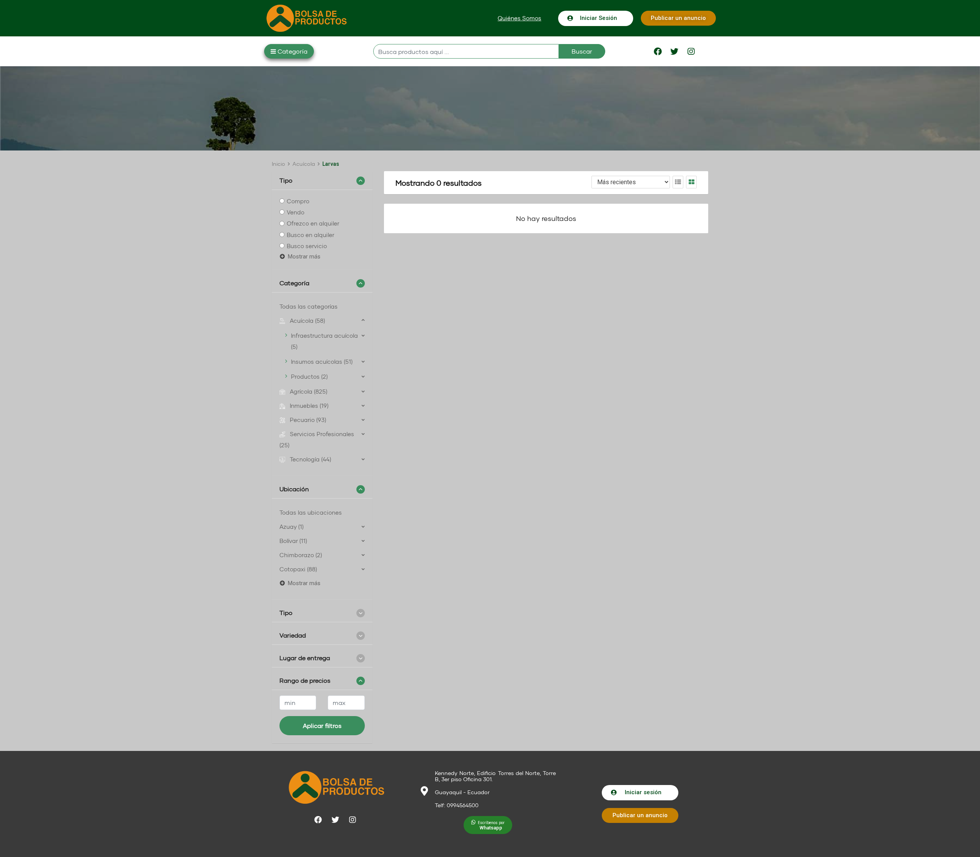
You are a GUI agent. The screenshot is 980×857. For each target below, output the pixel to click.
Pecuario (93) (308, 419)
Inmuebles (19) (309, 405)
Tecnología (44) (310, 459)
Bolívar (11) (293, 540)
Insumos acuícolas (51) (322, 361)
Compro (298, 201)
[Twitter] (674, 51)
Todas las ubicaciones (310, 512)
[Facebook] (658, 51)
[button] (519, 18)
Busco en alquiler (310, 234)
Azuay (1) (291, 526)
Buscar (582, 51)
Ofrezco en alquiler (313, 223)
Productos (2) (309, 376)
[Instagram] (691, 51)
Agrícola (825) (308, 391)
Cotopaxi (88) (298, 569)
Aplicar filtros (322, 725)
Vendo (295, 212)
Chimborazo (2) (300, 554)
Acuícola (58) (307, 320)
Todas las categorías (308, 306)
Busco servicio (307, 245)
